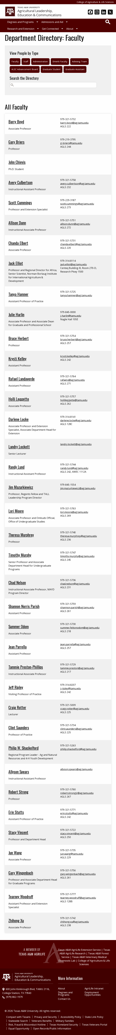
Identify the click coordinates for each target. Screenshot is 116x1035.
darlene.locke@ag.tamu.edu (75, 420)
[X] (110, 12)
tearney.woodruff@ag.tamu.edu (78, 897)
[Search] (108, 22)
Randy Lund (16, 467)
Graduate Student (52, 69)
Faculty (15, 61)
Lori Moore (16, 511)
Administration (40, 61)
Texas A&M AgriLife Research (85, 951)
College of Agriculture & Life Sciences (95, 2)
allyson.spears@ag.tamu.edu (76, 769)
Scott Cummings (20, 202)
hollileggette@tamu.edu (73, 400)
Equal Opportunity (18, 1028)
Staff (25, 61)
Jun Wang (15, 852)
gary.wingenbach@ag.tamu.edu (78, 874)
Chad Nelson (17, 582)
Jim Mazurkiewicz (20, 487)
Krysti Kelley (17, 358)
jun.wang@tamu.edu (71, 853)
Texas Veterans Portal (94, 1024)
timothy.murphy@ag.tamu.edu (77, 556)
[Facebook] (90, 12)
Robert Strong (18, 792)
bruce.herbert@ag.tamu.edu (76, 339)
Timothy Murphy (19, 555)
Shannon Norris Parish (23, 606)
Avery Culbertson (20, 182)
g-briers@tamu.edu (71, 143)
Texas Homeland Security (63, 1024)
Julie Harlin (16, 314)
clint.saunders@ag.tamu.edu (76, 728)
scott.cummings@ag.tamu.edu (77, 203)
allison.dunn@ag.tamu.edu (75, 224)
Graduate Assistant (75, 69)
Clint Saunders (18, 727)
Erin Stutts (16, 812)
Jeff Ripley (15, 687)
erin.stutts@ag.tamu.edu (74, 813)
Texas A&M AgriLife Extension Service (79, 949)
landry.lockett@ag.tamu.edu (76, 444)
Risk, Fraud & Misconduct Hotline (27, 1024)
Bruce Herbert (18, 338)
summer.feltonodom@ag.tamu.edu (79, 627)
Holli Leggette (18, 399)
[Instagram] (97, 12)
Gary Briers (16, 142)
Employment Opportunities (93, 993)
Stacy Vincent (18, 832)
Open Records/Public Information (52, 1028)
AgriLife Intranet (94, 988)
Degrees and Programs (20, 22)
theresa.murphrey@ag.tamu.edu (78, 536)
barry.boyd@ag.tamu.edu (74, 122)
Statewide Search (18, 1021)
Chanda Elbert (18, 243)
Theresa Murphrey (21, 535)
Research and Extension (20, 28)
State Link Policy (94, 1017)
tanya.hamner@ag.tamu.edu (76, 295)
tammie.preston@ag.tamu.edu (77, 668)
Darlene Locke (18, 419)
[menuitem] (22, 22)
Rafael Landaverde (21, 378)
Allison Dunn (17, 222)
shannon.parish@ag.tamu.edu (77, 607)
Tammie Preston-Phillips (25, 667)
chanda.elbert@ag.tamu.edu (76, 244)
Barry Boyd (16, 121)
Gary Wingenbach (20, 872)
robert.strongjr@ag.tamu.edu (76, 793)
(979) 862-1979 (14, 997)
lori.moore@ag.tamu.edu (74, 512)
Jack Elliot (15, 263)
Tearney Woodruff (20, 896)
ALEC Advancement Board (24, 69)
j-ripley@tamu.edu (70, 688)
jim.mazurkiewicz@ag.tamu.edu (77, 488)
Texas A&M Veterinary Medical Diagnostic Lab (82, 958)
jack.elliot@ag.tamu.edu (73, 264)
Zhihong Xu (16, 920)
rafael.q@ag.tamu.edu (72, 380)
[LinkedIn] (103, 12)
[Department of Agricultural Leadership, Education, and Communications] (33, 11)
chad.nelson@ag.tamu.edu (75, 583)
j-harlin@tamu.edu (70, 315)
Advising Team (79, 61)
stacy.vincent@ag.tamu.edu (75, 833)
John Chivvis (17, 162)
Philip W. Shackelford (23, 748)
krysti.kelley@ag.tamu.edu (75, 356)
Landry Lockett (19, 446)
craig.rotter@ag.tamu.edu (74, 708)
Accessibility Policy (71, 1017)
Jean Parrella (17, 646)
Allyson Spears (18, 771)
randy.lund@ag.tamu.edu (74, 468)
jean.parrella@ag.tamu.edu (75, 644)
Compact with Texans (18, 1017)
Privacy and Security (45, 1017)
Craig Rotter (17, 707)
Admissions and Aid (52, 22)
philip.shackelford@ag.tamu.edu (78, 749)
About (69, 28)
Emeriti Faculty (60, 61)
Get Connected (50, 28)
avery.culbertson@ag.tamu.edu (77, 183)
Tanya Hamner (18, 294)
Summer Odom (18, 626)
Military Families (65, 1021)
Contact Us (64, 999)
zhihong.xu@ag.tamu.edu (74, 921)
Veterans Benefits (42, 1021)
